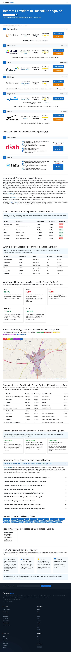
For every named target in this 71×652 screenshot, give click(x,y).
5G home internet (13, 202)
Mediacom (6, 238)
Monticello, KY (20, 518)
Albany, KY (46, 518)
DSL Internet (5, 618)
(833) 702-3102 (58, 167)
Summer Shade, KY (29, 522)
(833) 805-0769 (59, 67)
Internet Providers (6, 609)
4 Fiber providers (39, 332)
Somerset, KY (61, 518)
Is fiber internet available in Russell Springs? (19, 489)
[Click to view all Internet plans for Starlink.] (12, 117)
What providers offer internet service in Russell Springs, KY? (24, 508)
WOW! (38, 627)
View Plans (58, 37)
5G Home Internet (6, 614)
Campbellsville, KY (54, 518)
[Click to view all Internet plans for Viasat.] (12, 68)
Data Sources (5, 643)
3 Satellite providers (22, 334)
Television (26, 83)
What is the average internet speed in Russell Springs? (22, 505)
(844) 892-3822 (58, 149)
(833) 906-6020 (59, 33)
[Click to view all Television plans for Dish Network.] (12, 147)
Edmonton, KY (42, 520)
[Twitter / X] (40, 647)
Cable (25, 52)
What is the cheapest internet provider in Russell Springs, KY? (25, 481)
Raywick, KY (50, 522)
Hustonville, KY (7, 522)
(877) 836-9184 (59, 115)
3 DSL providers (56, 332)
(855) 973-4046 (59, 81)
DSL (29, 52)
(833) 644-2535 (59, 99)
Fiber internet (11, 193)
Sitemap (4, 647)
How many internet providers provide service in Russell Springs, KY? (27, 477)
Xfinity (38, 611)
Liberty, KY (27, 518)
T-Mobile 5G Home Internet (13, 422)
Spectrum (38, 616)
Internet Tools (5, 638)
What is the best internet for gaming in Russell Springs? (23, 497)
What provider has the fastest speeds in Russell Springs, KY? (24, 485)
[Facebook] (38, 647)
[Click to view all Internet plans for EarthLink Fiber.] (12, 35)
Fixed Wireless (16, 338)
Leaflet (40, 378)
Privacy (4, 601)
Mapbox (64, 378)
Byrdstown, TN (21, 522)
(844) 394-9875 (59, 50)
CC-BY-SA (57, 378)
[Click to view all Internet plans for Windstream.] (12, 52)
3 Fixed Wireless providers (9, 334)
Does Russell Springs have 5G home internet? (19, 501)
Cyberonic (9, 419)
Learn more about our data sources (22, 578)
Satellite (23, 69)
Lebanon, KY (36, 522)
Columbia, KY (13, 518)
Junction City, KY (43, 522)
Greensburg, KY (21, 520)
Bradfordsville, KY (50, 520)
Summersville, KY (58, 520)
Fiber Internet (5, 611)
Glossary (4, 641)
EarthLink (38, 609)
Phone (25, 53)
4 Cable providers (48, 332)
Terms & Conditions (9, 601)
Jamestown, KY (7, 518)
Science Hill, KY (7, 520)
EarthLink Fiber (8, 224)
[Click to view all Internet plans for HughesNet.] (12, 99)
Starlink (6, 230)
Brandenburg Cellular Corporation (15, 396)
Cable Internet (5, 616)
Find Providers (47, 586)
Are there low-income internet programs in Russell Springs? (24, 493)
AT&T (38, 614)
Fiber (25, 36)
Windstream (7, 227)
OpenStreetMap (48, 378)
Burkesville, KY (33, 518)
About (38, 636)
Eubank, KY (35, 520)
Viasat (5, 232)
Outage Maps (5, 645)
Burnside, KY (40, 518)
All (21, 338)
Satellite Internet (6, 623)
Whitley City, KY (58, 522)
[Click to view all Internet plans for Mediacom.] (12, 83)
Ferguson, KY (14, 520)
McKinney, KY (13, 522)
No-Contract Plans (6, 625)
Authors (38, 638)
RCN (37, 625)
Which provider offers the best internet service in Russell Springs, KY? (27, 464)
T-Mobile (38, 623)
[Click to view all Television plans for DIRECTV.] (12, 165)
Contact (38, 641)
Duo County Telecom (11, 408)
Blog (4, 636)
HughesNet (7, 235)
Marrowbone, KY (29, 520)
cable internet (13, 197)
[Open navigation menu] (67, 2)
